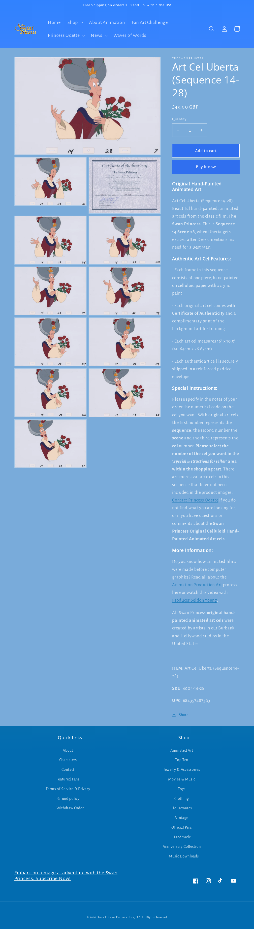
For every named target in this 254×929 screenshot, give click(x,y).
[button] (75, 22)
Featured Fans (68, 779)
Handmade (181, 837)
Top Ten (181, 760)
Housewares (181, 808)
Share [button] (183, 715)
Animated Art (181, 750)
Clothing (181, 799)
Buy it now (206, 167)
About (68, 750)
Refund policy (68, 799)
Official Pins (181, 827)
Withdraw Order (70, 808)
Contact (68, 770)
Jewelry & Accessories (181, 770)
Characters (68, 760)
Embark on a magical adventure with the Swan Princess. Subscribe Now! (66, 875)
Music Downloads (184, 856)
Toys (182, 789)
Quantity (179, 119)
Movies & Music (181, 779)
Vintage (181, 818)
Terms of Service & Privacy (68, 789)
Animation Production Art (197, 584)
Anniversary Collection (182, 847)
